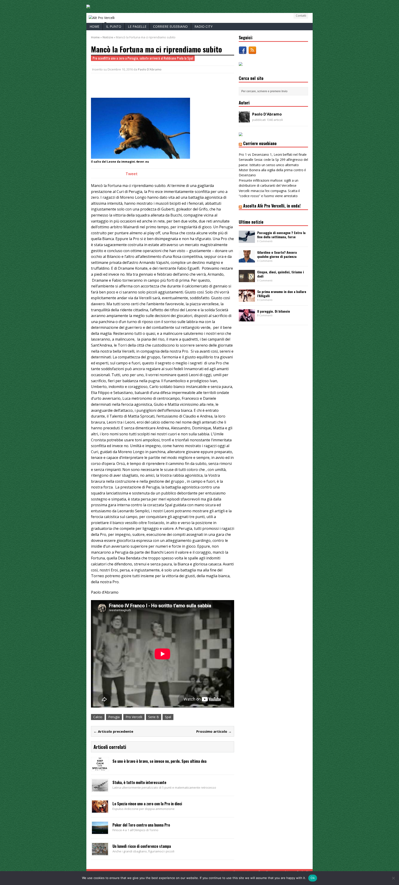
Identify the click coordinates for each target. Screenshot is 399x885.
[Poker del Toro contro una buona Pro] (100, 831)
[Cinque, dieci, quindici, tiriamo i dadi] (247, 279)
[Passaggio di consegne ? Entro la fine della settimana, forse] (247, 240)
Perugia (114, 717)
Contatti (301, 16)
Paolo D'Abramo (149, 69)
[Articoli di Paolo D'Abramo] (244, 120)
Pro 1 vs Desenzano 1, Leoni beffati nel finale (273, 154)
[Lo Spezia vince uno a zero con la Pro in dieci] (100, 810)
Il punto (113, 26)
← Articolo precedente (113, 731)
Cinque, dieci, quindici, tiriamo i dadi (280, 273)
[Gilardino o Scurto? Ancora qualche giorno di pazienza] (247, 260)
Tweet (132, 173)
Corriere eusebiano (170, 26)
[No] (393, 878)
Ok (313, 878)
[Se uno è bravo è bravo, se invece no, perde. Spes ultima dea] (100, 767)
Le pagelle (137, 26)
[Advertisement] (145, 85)
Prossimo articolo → (214, 731)
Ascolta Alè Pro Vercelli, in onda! (272, 206)
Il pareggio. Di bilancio (273, 311)
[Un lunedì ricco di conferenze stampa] (100, 852)
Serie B (153, 717)
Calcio (97, 717)
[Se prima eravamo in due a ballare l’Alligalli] (247, 299)
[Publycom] (88, 5)
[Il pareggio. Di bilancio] (247, 319)
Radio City (203, 26)
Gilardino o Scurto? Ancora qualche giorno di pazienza (277, 254)
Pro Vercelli (134, 717)
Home (94, 26)
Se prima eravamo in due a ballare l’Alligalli (281, 293)
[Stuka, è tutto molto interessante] (100, 788)
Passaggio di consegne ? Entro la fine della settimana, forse (281, 234)
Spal (168, 717)
